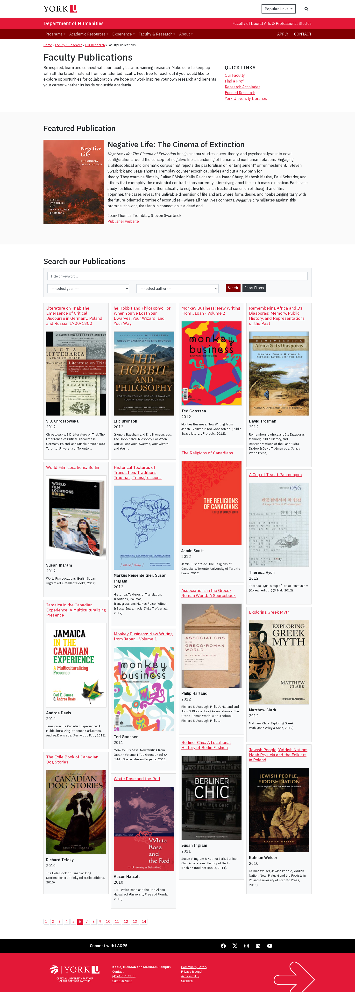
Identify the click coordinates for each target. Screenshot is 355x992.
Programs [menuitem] (54, 34)
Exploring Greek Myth (269, 612)
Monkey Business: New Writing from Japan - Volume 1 (143, 636)
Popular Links (277, 9)
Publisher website (123, 221)
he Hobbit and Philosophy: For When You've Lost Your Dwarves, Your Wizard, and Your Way (142, 315)
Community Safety (194, 967)
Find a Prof (234, 81)
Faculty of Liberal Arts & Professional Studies (272, 23)
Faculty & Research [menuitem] (155, 34)
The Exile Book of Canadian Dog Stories (72, 759)
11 (117, 921)
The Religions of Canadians (207, 453)
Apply (282, 34)
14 (144, 921)
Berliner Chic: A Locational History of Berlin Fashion (206, 745)
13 (135, 921)
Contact (303, 34)
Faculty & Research (68, 45)
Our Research (95, 45)
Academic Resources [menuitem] (87, 34)
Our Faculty (235, 75)
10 (108, 921)
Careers (187, 981)
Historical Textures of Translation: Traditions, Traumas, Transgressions (138, 472)
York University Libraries (246, 98)
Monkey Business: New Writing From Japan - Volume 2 (210, 310)
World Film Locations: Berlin (72, 467)
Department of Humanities (73, 23)
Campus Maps (122, 981)
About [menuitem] (184, 34)
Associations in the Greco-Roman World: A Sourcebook (208, 593)
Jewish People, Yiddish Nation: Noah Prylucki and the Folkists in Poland (278, 755)
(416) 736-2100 (123, 976)
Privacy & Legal (191, 972)
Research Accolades (242, 86)
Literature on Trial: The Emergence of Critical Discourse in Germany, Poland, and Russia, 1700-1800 (74, 315)
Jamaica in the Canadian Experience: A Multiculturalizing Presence (76, 610)
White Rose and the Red (137, 778)
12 (126, 921)
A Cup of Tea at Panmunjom (275, 474)
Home (47, 45)
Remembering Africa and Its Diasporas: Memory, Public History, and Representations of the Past (277, 315)
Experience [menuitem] (122, 34)
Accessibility (190, 976)
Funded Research (240, 92)
